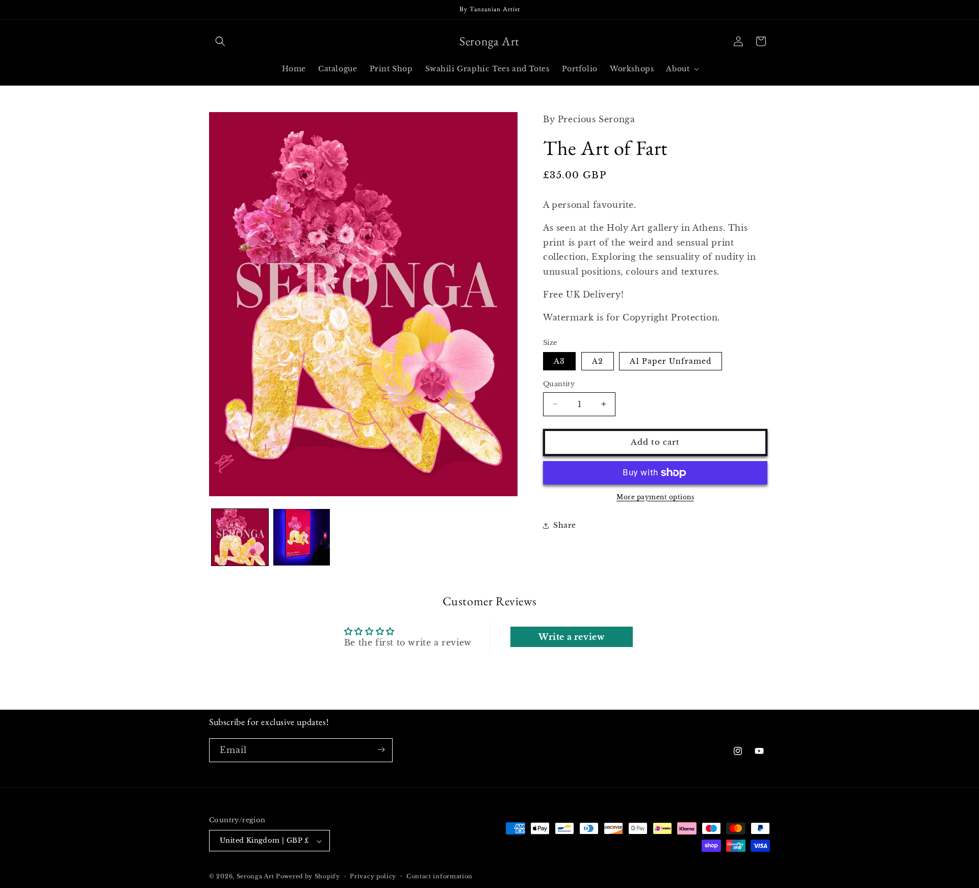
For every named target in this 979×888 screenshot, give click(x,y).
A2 (597, 361)
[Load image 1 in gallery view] (240, 537)
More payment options (655, 497)
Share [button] (564, 525)
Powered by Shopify (308, 876)
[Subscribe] (381, 750)
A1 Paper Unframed (670, 361)
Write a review (571, 637)
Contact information (439, 876)
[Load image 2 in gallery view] (301, 537)
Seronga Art (255, 876)
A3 (559, 361)
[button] (220, 41)
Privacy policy (373, 876)
